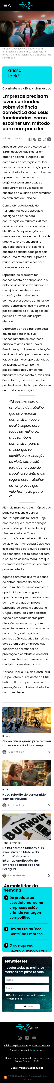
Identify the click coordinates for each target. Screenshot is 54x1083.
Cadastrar (27, 1006)
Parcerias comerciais (21, 1050)
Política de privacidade (16, 1045)
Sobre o (40, 1050)
